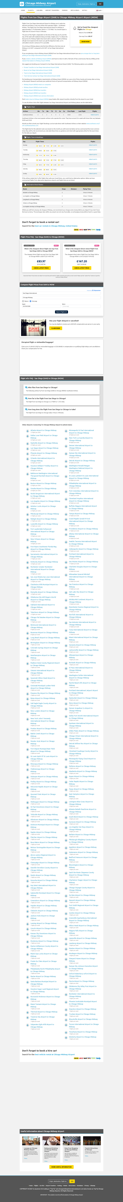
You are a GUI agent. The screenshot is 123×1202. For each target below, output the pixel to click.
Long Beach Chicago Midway (31, 199)
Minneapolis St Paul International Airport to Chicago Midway (81, 432)
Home (23, 10)
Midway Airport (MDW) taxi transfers (35, 93)
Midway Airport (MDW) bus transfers (35, 90)
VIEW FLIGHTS (95, 114)
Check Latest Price (41, 268)
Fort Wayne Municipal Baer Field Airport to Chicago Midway (43, 751)
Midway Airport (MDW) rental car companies (37, 84)
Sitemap (92, 1185)
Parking (65, 10)
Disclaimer (80, 1185)
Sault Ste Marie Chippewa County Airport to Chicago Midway (81, 875)
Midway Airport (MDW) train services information (39, 96)
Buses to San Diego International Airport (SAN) (38, 70)
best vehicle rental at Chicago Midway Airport (55, 1054)
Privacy (87, 1185)
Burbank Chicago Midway (30, 192)
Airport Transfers (52, 10)
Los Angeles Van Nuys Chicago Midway (34, 206)
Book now (85, 41)
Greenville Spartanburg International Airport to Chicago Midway (83, 920)
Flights (30, 10)
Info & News (75, 10)
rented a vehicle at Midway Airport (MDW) (38, 58)
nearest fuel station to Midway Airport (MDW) (36, 60)
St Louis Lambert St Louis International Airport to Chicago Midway (83, 478)
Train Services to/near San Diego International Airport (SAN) (42, 76)
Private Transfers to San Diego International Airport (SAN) (41, 67)
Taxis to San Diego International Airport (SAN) (38, 73)
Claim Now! (55, 328)
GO (100, 4)
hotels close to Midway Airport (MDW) (36, 99)
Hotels (84, 10)
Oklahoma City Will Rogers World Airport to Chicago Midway (43, 599)
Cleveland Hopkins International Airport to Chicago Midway (81, 500)
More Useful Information (61, 1167)
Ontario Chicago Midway (30, 203)
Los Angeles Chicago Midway (31, 196)
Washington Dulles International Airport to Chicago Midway (81, 677)
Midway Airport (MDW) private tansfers (36, 87)
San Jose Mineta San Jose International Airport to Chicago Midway (45, 579)
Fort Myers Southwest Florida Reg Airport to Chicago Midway (43, 549)
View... (26, 1158)
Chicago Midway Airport (40, 4)
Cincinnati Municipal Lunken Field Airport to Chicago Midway (43, 688)
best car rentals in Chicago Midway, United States (56, 226)
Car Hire (39, 10)
